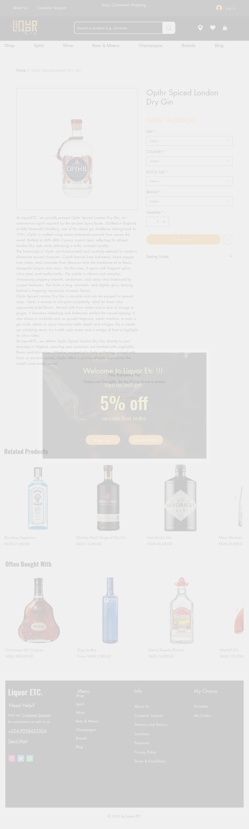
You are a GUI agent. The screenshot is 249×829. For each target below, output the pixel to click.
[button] (146, 440)
